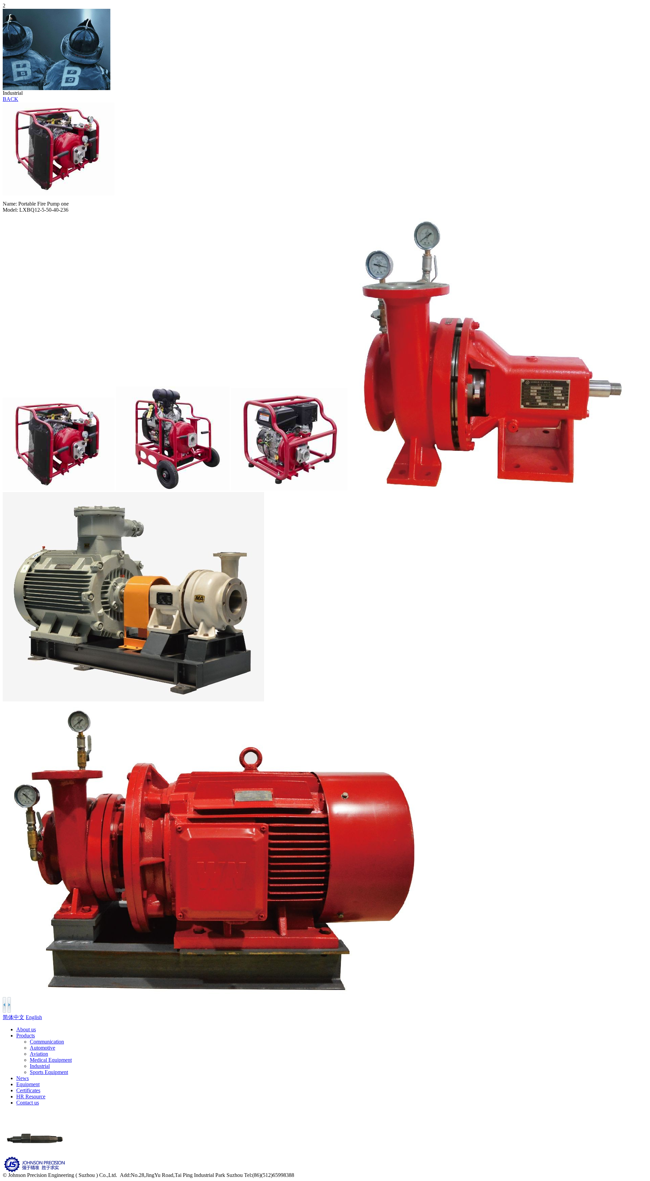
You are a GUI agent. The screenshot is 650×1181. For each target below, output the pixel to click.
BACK (10, 99)
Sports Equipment (49, 1072)
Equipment (28, 1084)
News (22, 1078)
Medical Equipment (51, 1060)
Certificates (28, 1090)
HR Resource (30, 1096)
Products (25, 1035)
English (34, 1017)
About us (26, 1029)
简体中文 (13, 1017)
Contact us (27, 1102)
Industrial (40, 1066)
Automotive (42, 1048)
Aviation (39, 1054)
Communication (47, 1042)
